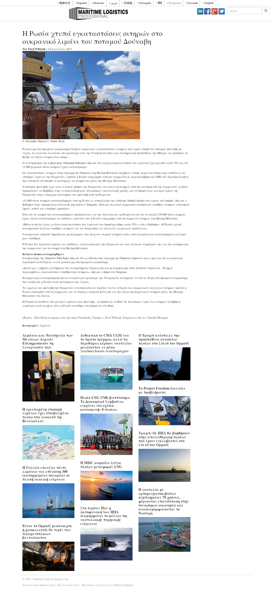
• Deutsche (98, 3)
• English (208, 3)
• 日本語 (127, 3)
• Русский (192, 3)
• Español (81, 3)
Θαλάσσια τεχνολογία (95, 585)
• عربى (113, 3)
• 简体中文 (64, 3)
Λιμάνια (45, 325)
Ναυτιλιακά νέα (67, 585)
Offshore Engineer (123, 585)
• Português (144, 3)
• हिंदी (159, 3)
